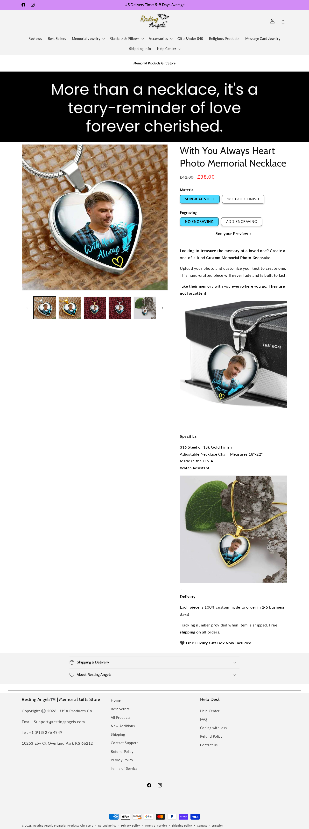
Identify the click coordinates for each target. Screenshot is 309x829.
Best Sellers (120, 709)
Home (115, 700)
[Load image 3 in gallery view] (95, 308)
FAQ (203, 719)
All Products (120, 717)
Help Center (210, 711)
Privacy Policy (122, 760)
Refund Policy (122, 751)
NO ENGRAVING (199, 221)
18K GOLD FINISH (243, 199)
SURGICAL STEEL (200, 199)
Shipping (118, 734)
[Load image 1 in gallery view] (45, 308)
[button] (27, 21)
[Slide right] (162, 308)
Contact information (210, 825)
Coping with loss (213, 728)
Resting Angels (43, 825)
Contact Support (124, 743)
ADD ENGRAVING (241, 221)
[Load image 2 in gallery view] (69, 308)
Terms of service (156, 825)
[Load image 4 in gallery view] (119, 308)
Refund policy (107, 825)
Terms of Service (124, 768)
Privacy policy (130, 825)
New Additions (123, 726)
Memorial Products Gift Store (73, 825)
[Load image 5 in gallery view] (144, 308)
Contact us (209, 745)
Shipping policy (182, 825)
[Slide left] (27, 308)
